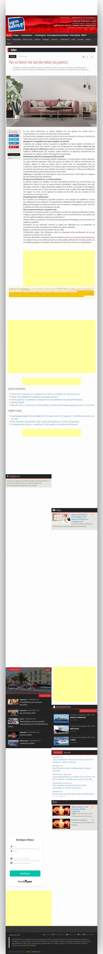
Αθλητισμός (24, 741)
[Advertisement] (59, 268)
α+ (92, 57)
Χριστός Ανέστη (26, 735)
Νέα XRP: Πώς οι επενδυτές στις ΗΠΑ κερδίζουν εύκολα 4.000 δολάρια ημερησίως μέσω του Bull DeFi (52, 405)
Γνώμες (12, 56)
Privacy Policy (89, 934)
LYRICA (73, 740)
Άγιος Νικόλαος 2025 (27, 713)
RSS (80, 934)
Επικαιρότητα (26, 35)
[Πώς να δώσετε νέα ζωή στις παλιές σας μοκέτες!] (51, 101)
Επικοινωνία (64, 18)
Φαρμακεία (37, 39)
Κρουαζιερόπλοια (65, 39)
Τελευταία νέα (58, 752)
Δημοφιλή (67, 752)
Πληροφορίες (45, 39)
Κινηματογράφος (17, 39)
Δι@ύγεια (87, 39)
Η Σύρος (16, 35)
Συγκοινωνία (54, 39)
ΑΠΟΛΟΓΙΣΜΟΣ (17, 402)
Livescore (9, 43)
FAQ (55, 934)
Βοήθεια (62, 934)
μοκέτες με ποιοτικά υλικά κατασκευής (79, 237)
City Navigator (40, 35)
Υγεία (22, 719)
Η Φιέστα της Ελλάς (27, 743)
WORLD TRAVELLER (77, 717)
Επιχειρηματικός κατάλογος (58, 35)
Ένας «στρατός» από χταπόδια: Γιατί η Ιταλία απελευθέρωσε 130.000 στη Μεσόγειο (45, 421)
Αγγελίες (73, 39)
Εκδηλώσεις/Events (27, 39)
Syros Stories (80, 39)
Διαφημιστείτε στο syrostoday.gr (84, 18)
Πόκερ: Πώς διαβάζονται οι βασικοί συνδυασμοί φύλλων (34, 397)
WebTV (83, 35)
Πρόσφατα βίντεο (45, 695)
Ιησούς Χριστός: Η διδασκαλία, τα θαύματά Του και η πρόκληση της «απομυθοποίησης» (47, 399)
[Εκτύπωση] (83, 57)
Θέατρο (9, 39)
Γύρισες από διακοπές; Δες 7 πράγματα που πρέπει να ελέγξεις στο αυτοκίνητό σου (45, 394)
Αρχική (9, 35)
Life (55, 802)
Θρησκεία (23, 699)
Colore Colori (71, 242)
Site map (48, 934)
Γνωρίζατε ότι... (15, 476)
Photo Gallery (75, 35)
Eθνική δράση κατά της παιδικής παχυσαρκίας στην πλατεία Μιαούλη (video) (28, 724)
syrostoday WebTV (14, 669)
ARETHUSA (74, 728)
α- (87, 57)
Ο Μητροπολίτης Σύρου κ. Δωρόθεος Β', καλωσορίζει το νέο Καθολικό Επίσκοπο (44, 424)
